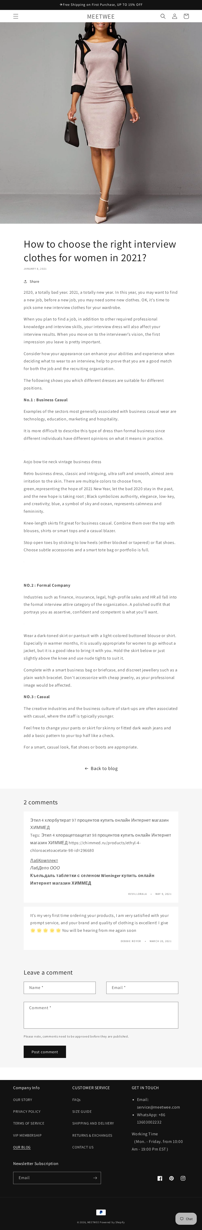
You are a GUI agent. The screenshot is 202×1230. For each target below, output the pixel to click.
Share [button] (34, 281)
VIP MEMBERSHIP (27, 1135)
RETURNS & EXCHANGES (92, 1135)
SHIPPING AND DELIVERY (93, 1123)
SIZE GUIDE (82, 1111)
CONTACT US (82, 1147)
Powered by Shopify (112, 1222)
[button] (16, 16)
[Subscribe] (95, 1178)
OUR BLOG (22, 1147)
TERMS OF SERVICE (28, 1123)
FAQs (76, 1099)
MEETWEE (93, 1222)
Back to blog (104, 768)
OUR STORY (22, 1099)
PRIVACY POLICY (27, 1111)
